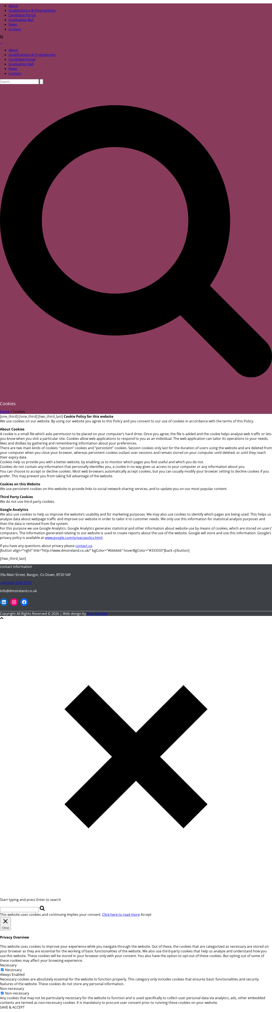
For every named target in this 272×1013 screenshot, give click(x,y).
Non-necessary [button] (12, 988)
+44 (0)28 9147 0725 (15, 582)
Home (5, 411)
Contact (14, 29)
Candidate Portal (21, 15)
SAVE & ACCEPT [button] (12, 1007)
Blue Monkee (97, 613)
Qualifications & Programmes (32, 10)
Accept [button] (146, 914)
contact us (83, 545)
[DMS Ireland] (1, 42)
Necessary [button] (8, 965)
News (12, 24)
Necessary (13, 969)
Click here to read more (121, 914)
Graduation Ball (21, 19)
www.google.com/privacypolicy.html (73, 537)
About (13, 5)
